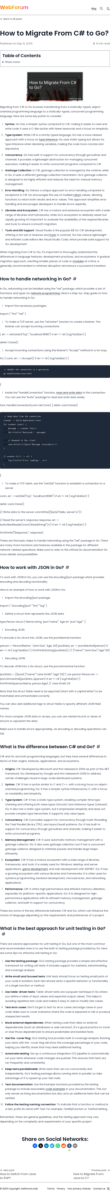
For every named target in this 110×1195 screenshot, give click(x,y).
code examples (55, 1089)
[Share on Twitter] (40, 1145)
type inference (48, 139)
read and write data (69, 392)
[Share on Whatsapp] (58, 1145)
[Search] (101, 8)
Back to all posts (12, 19)
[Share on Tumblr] (69, 1145)
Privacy (61, 1188)
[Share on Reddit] (63, 1145)
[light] (108, 8)
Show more (12, 62)
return (77, 195)
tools (52, 235)
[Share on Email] (75, 1145)
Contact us (99, 1188)
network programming (45, 293)
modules (78, 261)
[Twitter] (108, 1188)
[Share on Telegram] (52, 1145)
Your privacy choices (79, 1188)
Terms (50, 1188)
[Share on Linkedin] (46, 1145)
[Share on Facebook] (35, 1145)
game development (35, 869)
